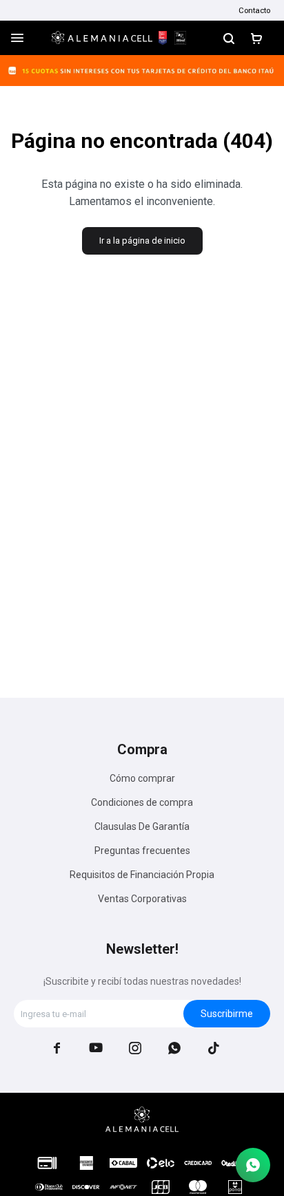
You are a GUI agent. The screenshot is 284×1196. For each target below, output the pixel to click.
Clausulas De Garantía (142, 826)
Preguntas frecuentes (142, 850)
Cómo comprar (142, 778)
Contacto (254, 10)
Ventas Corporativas (142, 898)
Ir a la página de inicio (142, 240)
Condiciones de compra (142, 802)
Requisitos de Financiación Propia (142, 874)
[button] (229, 38)
